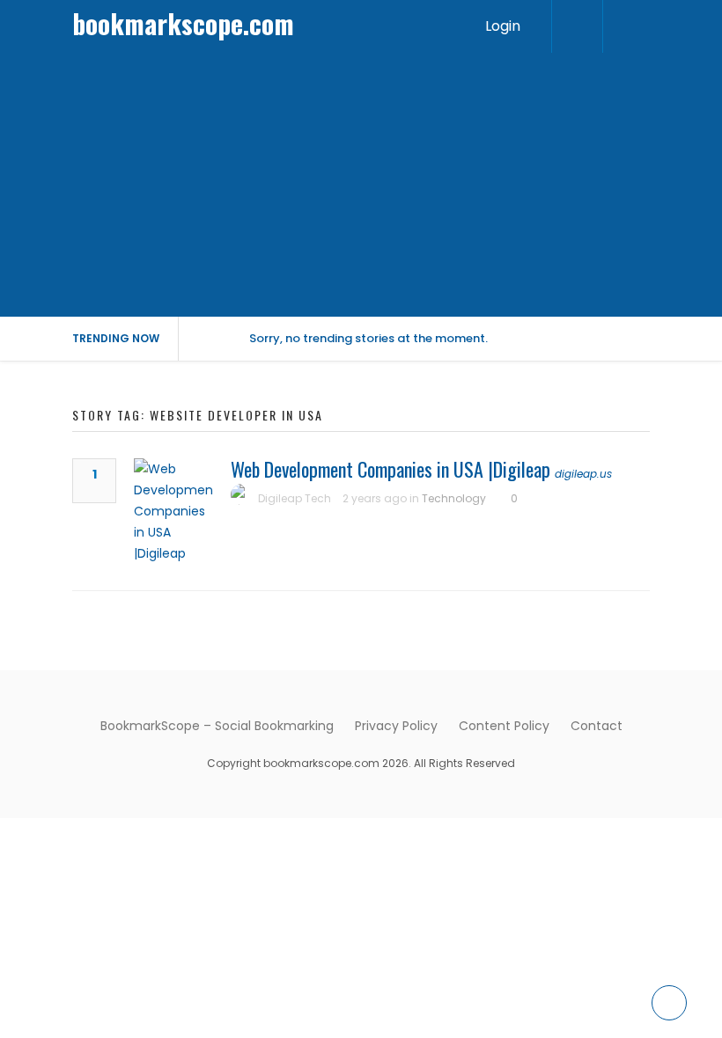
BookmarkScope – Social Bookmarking (217, 726)
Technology (454, 498)
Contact (597, 726)
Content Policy (504, 726)
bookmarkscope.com (183, 23)
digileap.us (583, 473)
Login (502, 26)
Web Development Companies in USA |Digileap (390, 469)
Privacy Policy (396, 726)
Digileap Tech (294, 498)
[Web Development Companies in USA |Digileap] (173, 511)
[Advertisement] (361, 185)
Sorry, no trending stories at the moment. (368, 338)
